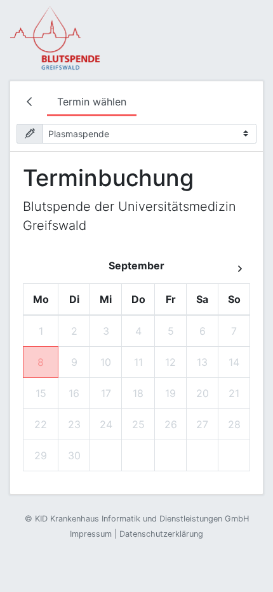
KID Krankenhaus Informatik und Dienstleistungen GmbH (142, 518)
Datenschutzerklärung (161, 534)
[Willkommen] (32, 103)
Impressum (91, 534)
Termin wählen (91, 101)
